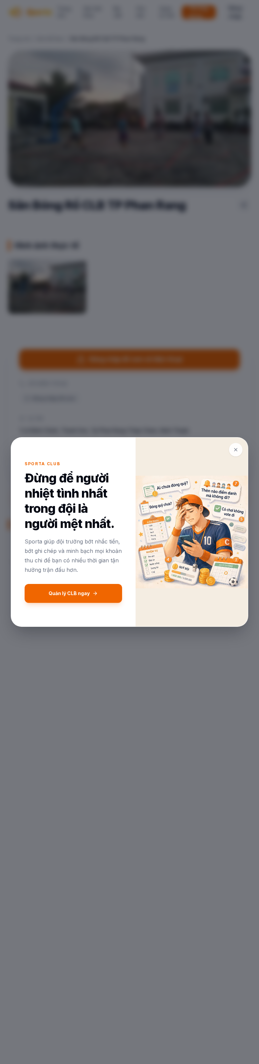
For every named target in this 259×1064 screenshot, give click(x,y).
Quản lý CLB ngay (69, 593)
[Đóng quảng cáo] (235, 449)
